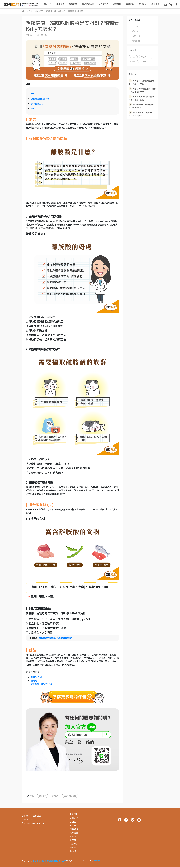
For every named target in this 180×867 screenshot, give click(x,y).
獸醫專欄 (136, 40)
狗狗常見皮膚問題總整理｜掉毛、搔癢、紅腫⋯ (142, 98)
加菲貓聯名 (103, 4)
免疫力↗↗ (74, 825)
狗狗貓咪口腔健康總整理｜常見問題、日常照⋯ (142, 82)
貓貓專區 (42, 795)
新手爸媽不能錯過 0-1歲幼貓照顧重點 (55, 638)
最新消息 (136, 26)
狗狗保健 (60, 4)
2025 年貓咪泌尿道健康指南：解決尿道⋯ (142, 114)
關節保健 (73, 840)
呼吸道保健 (74, 829)
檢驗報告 (155, 4)
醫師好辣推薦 (88, 4)
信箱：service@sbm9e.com (33, 823)
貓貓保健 (73, 4)
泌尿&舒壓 (74, 832)
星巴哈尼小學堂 (70, 795)
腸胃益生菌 (74, 818)
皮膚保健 (73, 836)
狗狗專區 (133, 57)
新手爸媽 (55, 795)
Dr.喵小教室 (137, 35)
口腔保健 (73, 844)
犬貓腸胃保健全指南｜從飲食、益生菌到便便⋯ (142, 90)
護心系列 (73, 851)
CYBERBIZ (98, 861)
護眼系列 (73, 847)
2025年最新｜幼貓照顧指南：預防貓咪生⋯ (142, 106)
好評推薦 (136, 31)
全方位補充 (74, 821)
